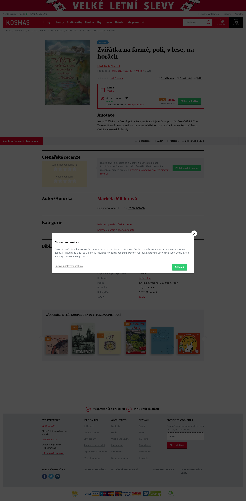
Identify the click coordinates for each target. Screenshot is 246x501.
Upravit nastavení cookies (69, 266)
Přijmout (179, 267)
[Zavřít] (194, 233)
